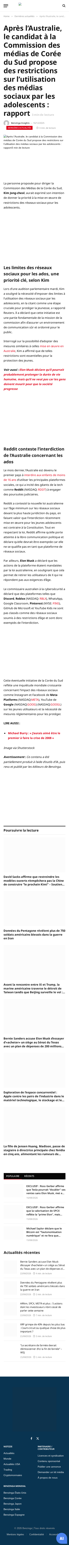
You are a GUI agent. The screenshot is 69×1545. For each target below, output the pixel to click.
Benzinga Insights (20, 122)
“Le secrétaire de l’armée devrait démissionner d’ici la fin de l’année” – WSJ (41, 1349)
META (35, 700)
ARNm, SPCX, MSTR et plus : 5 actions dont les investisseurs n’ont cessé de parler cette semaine (41, 1307)
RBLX (43, 599)
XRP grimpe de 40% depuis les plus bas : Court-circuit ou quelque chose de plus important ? (42, 1328)
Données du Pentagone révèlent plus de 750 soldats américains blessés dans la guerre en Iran (34, 934)
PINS (56, 603)
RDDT (42, 489)
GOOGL (56, 704)
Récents (29, 1176)
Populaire (12, 1176)
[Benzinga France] (34, 5)
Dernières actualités (19, 127)
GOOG (31, 704)
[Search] (63, 6)
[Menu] (6, 6)
